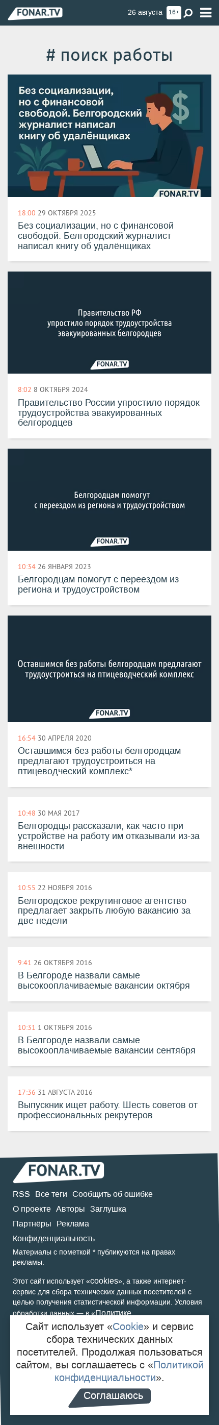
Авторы (70, 1208)
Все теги (51, 1194)
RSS (21, 1194)
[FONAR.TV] (35, 13)
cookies (104, 1280)
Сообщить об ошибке (112, 1194)
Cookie (128, 1326)
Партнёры (32, 1223)
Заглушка (108, 1208)
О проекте (32, 1208)
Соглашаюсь (113, 1395)
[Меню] (205, 13)
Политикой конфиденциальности (129, 1371)
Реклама (73, 1223)
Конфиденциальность (54, 1238)
